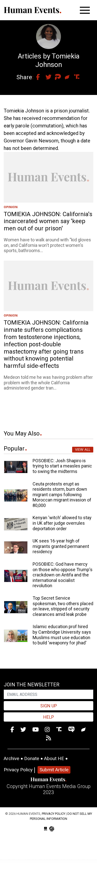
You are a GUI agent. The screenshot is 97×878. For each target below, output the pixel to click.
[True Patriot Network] (72, 729)
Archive (11, 758)
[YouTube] (35, 729)
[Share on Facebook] (36, 77)
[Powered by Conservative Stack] (51, 829)
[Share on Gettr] (64, 77)
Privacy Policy (18, 770)
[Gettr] (83, 729)
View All (82, 449)
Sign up (48, 705)
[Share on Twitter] (45, 77)
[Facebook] (12, 729)
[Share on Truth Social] (74, 77)
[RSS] (48, 738)
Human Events (32, 10)
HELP (48, 717)
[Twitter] (23, 729)
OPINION (11, 207)
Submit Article (54, 770)
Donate (31, 758)
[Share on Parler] (55, 77)
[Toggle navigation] (85, 10)
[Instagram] (47, 729)
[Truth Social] (60, 729)
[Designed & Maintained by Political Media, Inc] (45, 829)
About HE (54, 758)
